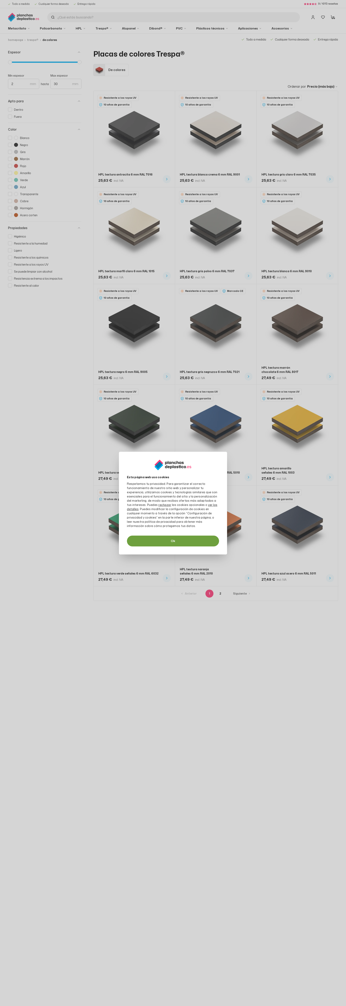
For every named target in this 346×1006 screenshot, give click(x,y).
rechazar (164, 505)
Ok (173, 541)
